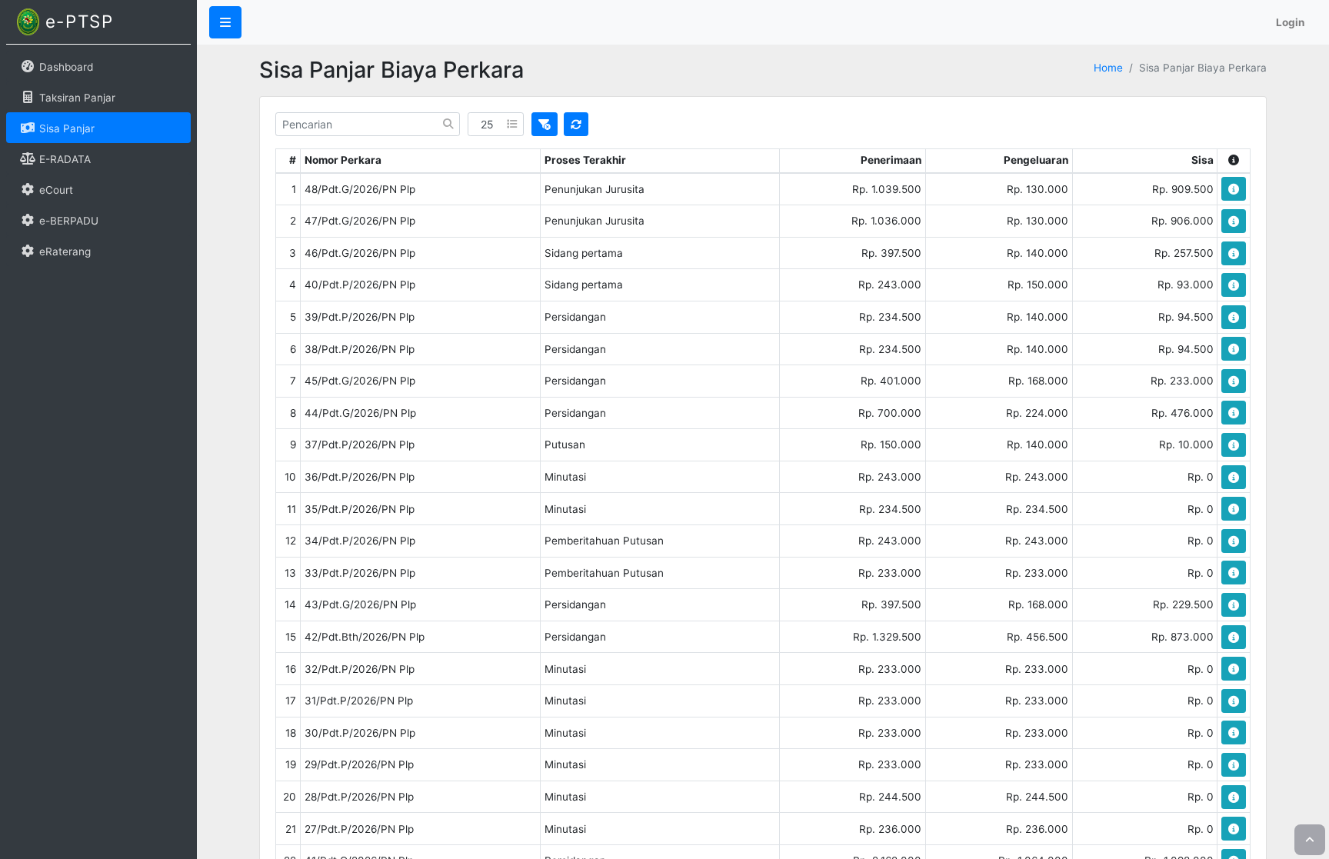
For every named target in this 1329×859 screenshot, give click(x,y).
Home (1108, 68)
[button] (225, 22)
